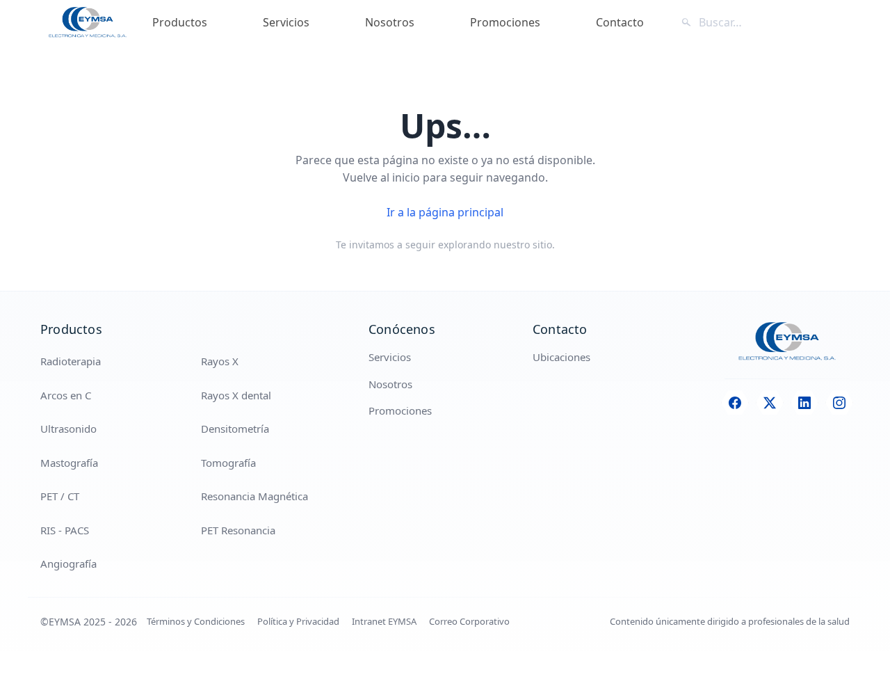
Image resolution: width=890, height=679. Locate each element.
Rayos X (219, 361)
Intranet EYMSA (384, 621)
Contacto (620, 22)
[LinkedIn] (804, 403)
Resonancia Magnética (254, 496)
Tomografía (228, 463)
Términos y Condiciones (196, 621)
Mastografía (69, 463)
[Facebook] (735, 403)
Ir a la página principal (445, 212)
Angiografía (68, 563)
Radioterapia (70, 361)
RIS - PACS (64, 530)
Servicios (286, 22)
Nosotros (389, 22)
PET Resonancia (238, 530)
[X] (770, 403)
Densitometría (235, 429)
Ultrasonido (68, 429)
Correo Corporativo (469, 621)
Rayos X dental (236, 395)
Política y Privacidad (298, 621)
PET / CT (59, 496)
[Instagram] (839, 403)
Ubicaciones (561, 357)
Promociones (505, 22)
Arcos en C (65, 395)
